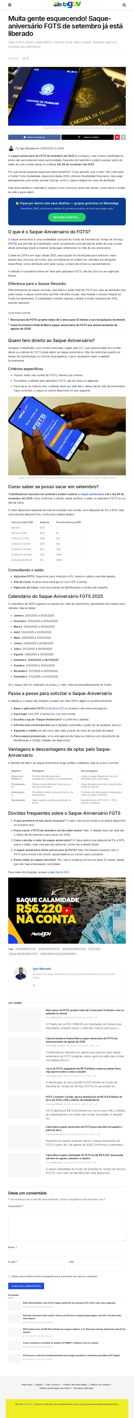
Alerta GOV (62, 872)
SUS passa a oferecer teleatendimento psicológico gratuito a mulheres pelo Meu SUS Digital (71, 1355)
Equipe (38, 1384)
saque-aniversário (92, 494)
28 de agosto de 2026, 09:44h (38, 1322)
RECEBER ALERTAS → (67, 217)
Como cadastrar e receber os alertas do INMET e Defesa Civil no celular (60, 1342)
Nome (12, 1247)
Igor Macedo (27, 148)
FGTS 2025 (94, 949)
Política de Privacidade (75, 1384)
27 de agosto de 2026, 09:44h (38, 1336)
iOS (61, 708)
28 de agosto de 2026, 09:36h (38, 1307)
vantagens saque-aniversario (58, 954)
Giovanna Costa (58, 1134)
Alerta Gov (28, 1404)
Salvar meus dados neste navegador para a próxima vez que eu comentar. (54, 1276)
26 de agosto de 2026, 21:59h (38, 1347)
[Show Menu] (9, 5)
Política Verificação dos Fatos (55, 1388)
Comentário (16, 1206)
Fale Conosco (53, 1384)
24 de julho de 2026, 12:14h (78, 1163)
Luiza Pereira (56, 1104)
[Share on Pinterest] (117, 137)
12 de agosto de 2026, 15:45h (78, 1018)
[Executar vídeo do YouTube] (67, 911)
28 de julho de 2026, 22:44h (79, 1104)
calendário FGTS (26, 949)
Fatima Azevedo (57, 1046)
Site (71, 1261)
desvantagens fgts (74, 949)
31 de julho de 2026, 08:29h (78, 1076)
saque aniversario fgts (23, 954)
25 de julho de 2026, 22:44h (82, 1134)
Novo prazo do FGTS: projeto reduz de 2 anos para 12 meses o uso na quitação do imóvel (67, 319)
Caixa (95, 271)
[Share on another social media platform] (123, 137)
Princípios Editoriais (83, 1388)
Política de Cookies (100, 1384)
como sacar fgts (49, 949)
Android (50, 708)
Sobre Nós (26, 1384)
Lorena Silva (56, 1018)
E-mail (13, 1261)
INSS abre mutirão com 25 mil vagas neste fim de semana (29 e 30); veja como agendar (69, 1302)
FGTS (15, 58)
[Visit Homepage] (67, 5)
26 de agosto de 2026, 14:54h (38, 1359)
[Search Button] (124, 5)
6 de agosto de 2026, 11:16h (81, 1046)
